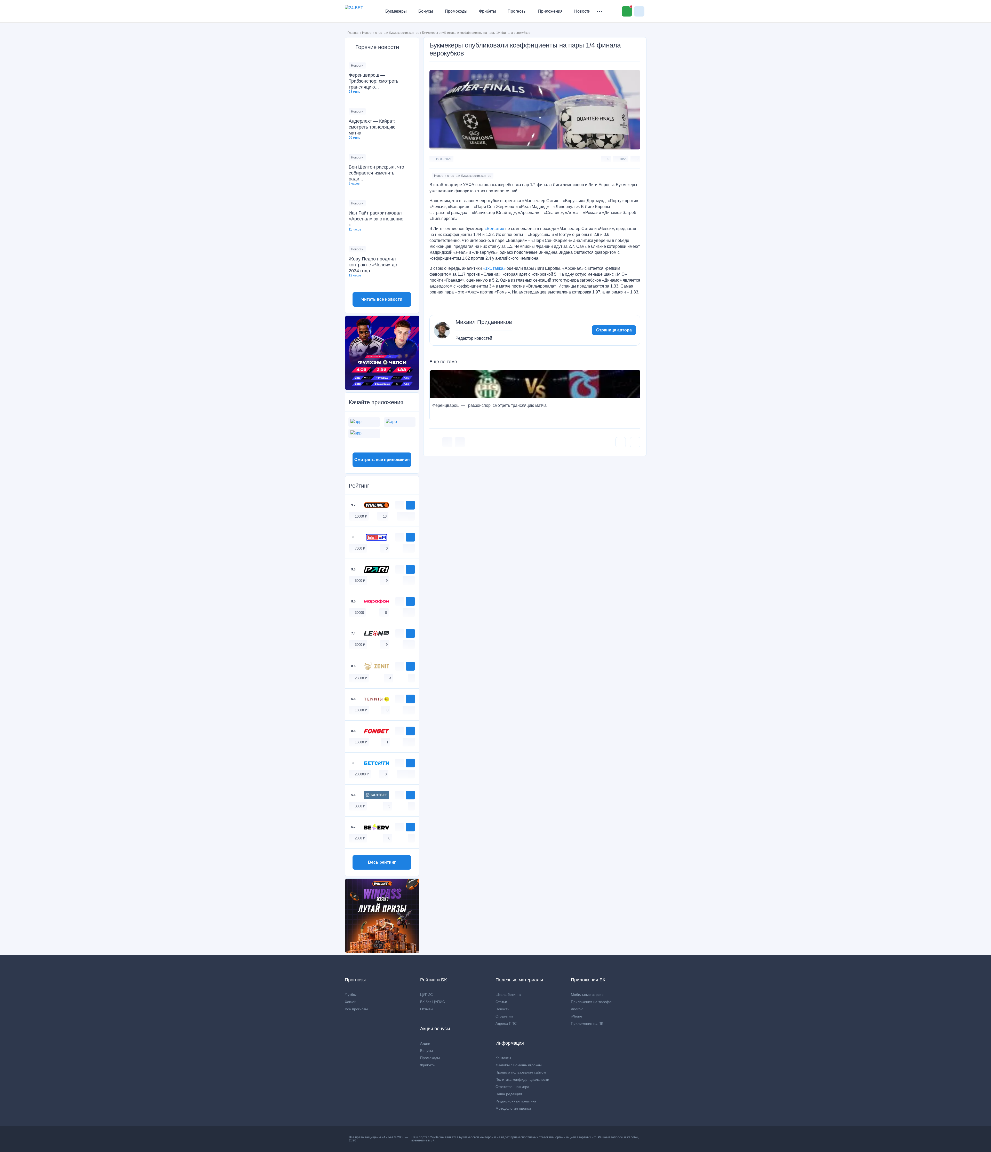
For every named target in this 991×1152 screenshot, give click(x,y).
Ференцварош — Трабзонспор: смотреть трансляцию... (373, 81)
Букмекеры (396, 11)
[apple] (411, 516)
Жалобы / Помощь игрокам (519, 1065)
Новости (582, 11)
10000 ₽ (361, 516)
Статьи (501, 1002)
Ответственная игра (512, 1087)
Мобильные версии (587, 994)
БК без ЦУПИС (432, 1002)
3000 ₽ (360, 645)
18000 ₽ (361, 710)
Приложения (550, 11)
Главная (353, 33)
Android (577, 1009)
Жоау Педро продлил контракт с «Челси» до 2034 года (373, 264)
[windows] (400, 516)
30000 (359, 613)
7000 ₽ (360, 548)
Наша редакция (509, 1094)
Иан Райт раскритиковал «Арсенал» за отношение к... (376, 218)
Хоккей (350, 1002)
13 (385, 516)
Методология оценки (513, 1108)
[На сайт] (410, 505)
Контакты (503, 1058)
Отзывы (426, 1009)
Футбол (351, 994)
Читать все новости (381, 299)
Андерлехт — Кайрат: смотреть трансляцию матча (372, 127)
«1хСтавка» (494, 268)
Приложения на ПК (587, 1023)
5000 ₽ (360, 581)
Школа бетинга (508, 994)
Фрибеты (487, 11)
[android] (405, 516)
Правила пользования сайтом (521, 1072)
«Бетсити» (494, 228)
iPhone (576, 1016)
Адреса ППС (506, 1023)
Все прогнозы (356, 1009)
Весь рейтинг (382, 862)
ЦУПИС (426, 994)
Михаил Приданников (483, 322)
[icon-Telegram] (460, 442)
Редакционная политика (516, 1101)
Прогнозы (517, 11)
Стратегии (504, 1016)
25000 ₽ (361, 678)
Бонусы (425, 11)
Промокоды (456, 11)
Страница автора (614, 330)
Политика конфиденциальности (522, 1079)
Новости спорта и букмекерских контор (390, 33)
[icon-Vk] (447, 442)
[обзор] (399, 505)
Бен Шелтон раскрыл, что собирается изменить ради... (376, 172)
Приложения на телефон (592, 1002)
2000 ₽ (360, 838)
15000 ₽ (361, 742)
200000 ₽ (362, 774)
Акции (425, 1043)
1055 (623, 159)
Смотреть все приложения (382, 459)
